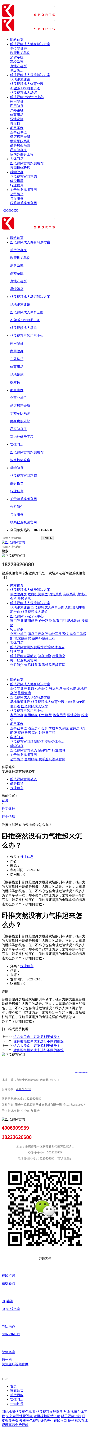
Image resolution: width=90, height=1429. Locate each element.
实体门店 (16, 159)
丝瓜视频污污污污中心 (27, 97)
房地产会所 (18, 66)
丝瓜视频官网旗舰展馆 (27, 163)
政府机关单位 (20, 53)
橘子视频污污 (71, 1416)
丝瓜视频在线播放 (49, 1411)
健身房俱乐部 (20, 145)
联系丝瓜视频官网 (23, 203)
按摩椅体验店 (20, 167)
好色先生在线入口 (53, 1420)
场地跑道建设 (20, 79)
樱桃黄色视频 (29, 1420)
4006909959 (10, 210)
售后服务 (16, 198)
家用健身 (16, 101)
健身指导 (16, 181)
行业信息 (16, 185)
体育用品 (16, 114)
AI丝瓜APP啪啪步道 (25, 88)
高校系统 (16, 61)
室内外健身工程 (21, 154)
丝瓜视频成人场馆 (23, 92)
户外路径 (16, 110)
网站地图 (8, 1411)
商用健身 (16, 106)
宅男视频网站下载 (46, 1416)
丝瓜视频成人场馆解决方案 (30, 75)
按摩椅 (15, 123)
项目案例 (16, 128)
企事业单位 (18, 132)
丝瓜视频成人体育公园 (27, 84)
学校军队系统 (20, 141)
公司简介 (16, 194)
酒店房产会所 (20, 137)
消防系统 (16, 57)
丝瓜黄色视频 (25, 1411)
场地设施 (16, 119)
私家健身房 (18, 150)
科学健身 (16, 172)
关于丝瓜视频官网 (23, 190)
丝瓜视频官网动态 (23, 176)
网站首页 (16, 39)
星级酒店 (16, 70)
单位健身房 (18, 48)
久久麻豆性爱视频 (19, 1416)
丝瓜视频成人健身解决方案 (30, 44)
